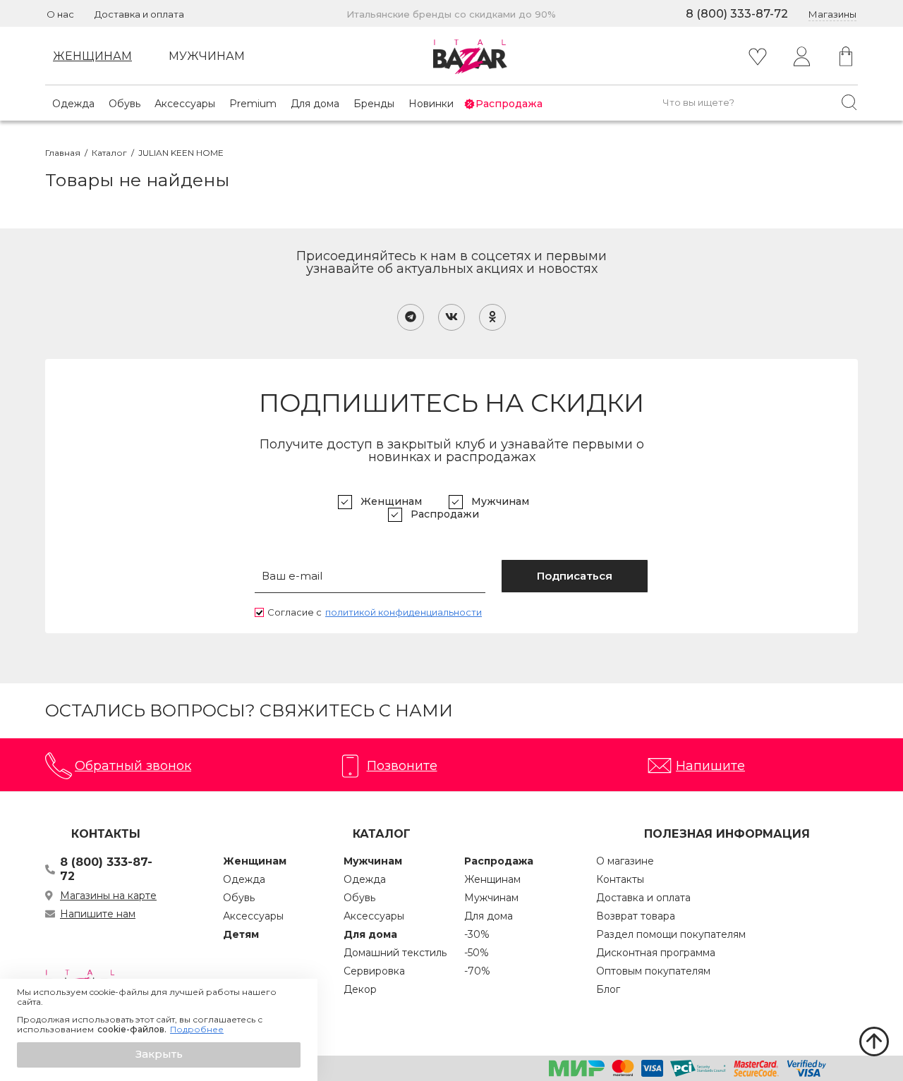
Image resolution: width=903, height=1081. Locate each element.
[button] (159, 1055)
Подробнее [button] (197, 1029)
